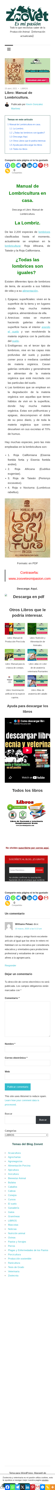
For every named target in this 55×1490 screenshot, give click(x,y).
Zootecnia (13, 1275)
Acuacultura (14, 1153)
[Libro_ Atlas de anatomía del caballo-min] (38, 686)
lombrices (44, 231)
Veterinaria (13, 1271)
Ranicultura (14, 1263)
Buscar (8, 1113)
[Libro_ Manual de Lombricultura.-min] (27, 83)
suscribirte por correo (31, 848)
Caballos (12, 1186)
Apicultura (13, 1170)
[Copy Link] (7, 170)
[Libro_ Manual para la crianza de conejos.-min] (15, 660)
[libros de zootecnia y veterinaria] (26, 828)
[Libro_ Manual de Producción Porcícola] (15, 633)
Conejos (12, 1195)
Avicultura (13, 1174)
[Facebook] (7, 165)
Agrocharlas (14, 1157)
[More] (52, 1487)
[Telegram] (18, 165)
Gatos (11, 1212)
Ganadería (13, 1208)
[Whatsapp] (13, 165)
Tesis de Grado (16, 1267)
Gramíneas (14, 1216)
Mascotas (13, 1224)
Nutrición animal (16, 1233)
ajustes (45, 1480)
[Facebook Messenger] (35, 165)
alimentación (30, 290)
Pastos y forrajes (17, 1241)
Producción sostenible (19, 1258)
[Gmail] (46, 165)
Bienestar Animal (17, 1178)
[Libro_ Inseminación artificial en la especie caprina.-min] (15, 686)
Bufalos (12, 1182)
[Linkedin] (29, 165)
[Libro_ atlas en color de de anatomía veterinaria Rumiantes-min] (38, 660)
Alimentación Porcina (19, 1165)
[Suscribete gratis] (26, 880)
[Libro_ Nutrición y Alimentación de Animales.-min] (38, 633)
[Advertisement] (27, 1310)
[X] (24, 165)
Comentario (12, 998)
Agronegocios (15, 1161)
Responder (10, 965)
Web (7, 1071)
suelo (15, 341)
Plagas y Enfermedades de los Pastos (28, 1250)
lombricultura (12, 245)
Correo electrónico (16, 1057)
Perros (11, 1246)
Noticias (12, 1229)
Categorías (10, 1130)
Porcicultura (14, 1254)
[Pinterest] (40, 165)
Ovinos (12, 1237)
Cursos (12, 1199)
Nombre (10, 1044)
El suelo (12, 1203)
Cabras (12, 1191)
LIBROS (24, 88)
